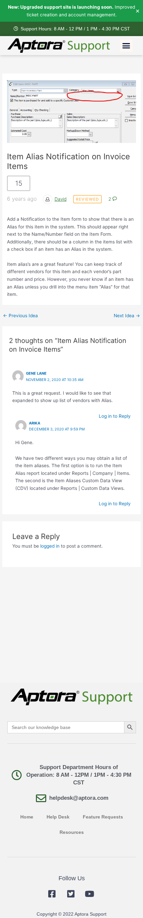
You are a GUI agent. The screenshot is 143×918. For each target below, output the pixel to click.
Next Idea (127, 316)
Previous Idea (20, 316)
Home (26, 816)
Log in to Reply (115, 416)
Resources (72, 832)
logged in (50, 546)
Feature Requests (103, 816)
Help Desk (58, 816)
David (61, 199)
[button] (126, 45)
